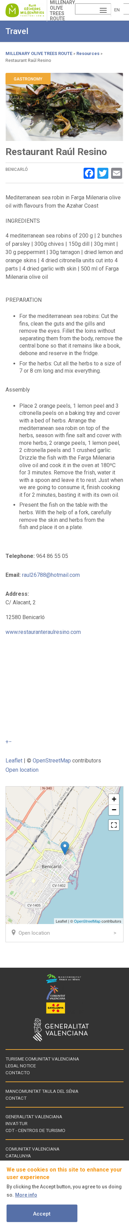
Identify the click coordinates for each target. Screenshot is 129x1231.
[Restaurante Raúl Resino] (65, 848)
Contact (16, 1098)
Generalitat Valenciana (34, 1116)
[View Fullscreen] (114, 825)
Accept (42, 1214)
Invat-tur (17, 1123)
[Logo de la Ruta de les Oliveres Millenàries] (26, 10)
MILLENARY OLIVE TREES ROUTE (39, 53)
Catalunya (18, 1155)
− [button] (114, 809)
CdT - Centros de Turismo (35, 1130)
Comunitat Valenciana (33, 1149)
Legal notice (21, 1065)
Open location (22, 770)
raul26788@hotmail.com (51, 575)
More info (26, 1195)
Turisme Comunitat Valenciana (42, 1059)
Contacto (18, 1072)
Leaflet (14, 760)
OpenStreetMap (52, 760)
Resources (87, 53)
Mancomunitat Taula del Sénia (42, 1091)
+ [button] (114, 799)
